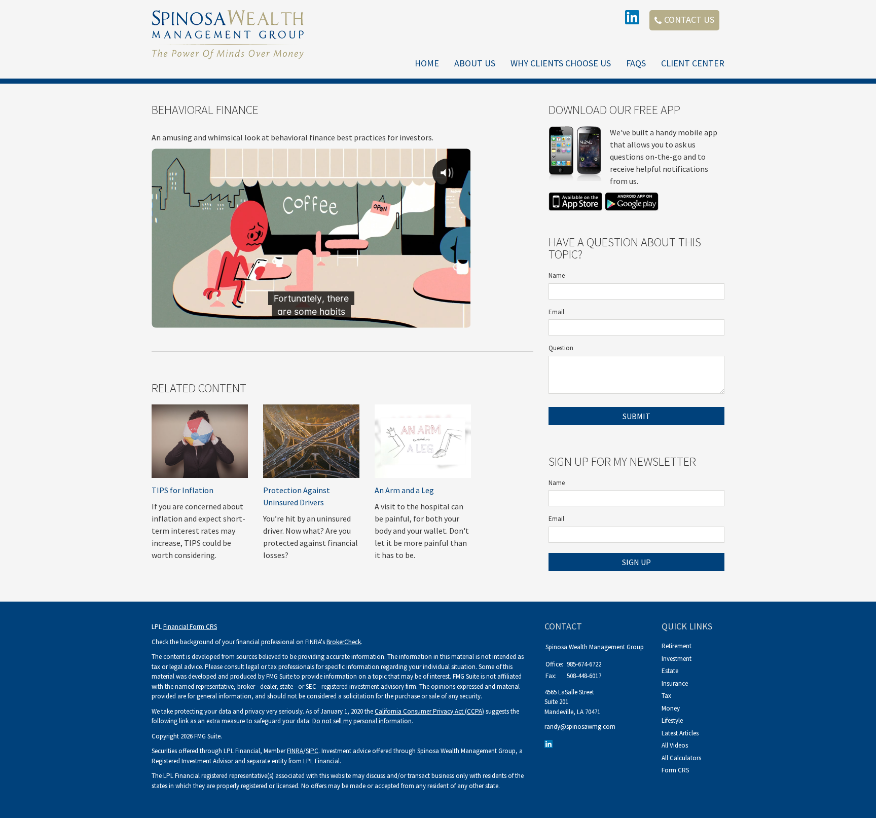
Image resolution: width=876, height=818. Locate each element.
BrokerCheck (343, 642)
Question (561, 348)
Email (556, 312)
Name (557, 275)
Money (671, 708)
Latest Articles (680, 733)
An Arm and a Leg (404, 490)
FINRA (295, 751)
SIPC (312, 751)
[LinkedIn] (549, 743)
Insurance (675, 683)
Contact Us (689, 19)
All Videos (675, 745)
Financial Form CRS (190, 626)
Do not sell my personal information (362, 721)
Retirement (676, 646)
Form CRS (675, 770)
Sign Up (636, 562)
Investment (676, 658)
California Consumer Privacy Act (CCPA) (429, 711)
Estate (670, 670)
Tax (666, 695)
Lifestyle (672, 720)
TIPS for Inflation (182, 490)
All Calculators (681, 758)
